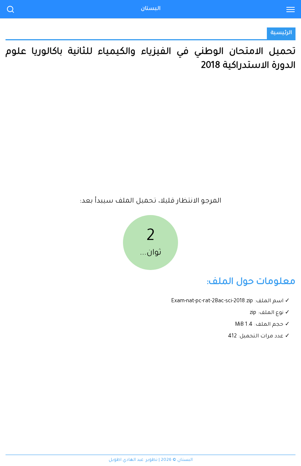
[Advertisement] (150, 137)
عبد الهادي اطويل (126, 460)
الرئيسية (281, 33)
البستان (150, 9)
